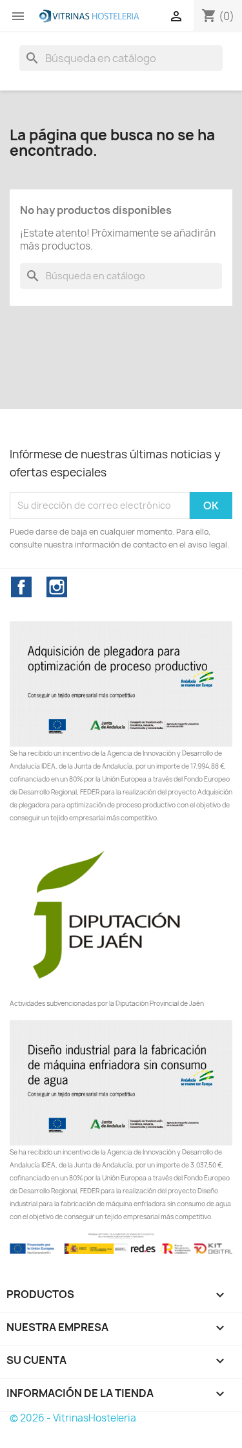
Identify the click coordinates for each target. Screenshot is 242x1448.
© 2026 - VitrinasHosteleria (73, 1418)
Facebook (21, 587)
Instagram (56, 587)
